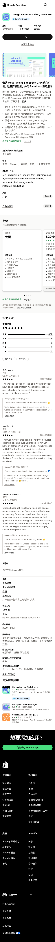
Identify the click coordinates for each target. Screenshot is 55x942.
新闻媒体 (32, 858)
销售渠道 (6, 783)
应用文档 (6, 595)
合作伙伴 (32, 863)
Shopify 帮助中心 (11, 841)
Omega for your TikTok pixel (25, 687)
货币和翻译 (33, 822)
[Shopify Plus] (30, 295)
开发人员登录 (8, 903)
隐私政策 (6, 583)
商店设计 (6, 805)
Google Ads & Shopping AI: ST (26, 715)
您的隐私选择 (8, 933)
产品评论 (32, 794)
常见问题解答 (8, 587)
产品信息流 (7, 206)
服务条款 (6, 911)
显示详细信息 (9, 416)
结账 (4, 175)
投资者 (31, 852)
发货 (30, 816)
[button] (27, 693)
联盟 (30, 869)
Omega (37, 29)
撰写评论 (8, 359)
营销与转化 (7, 810)
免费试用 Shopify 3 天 (27, 747)
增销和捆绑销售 (35, 799)
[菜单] (51, 4)
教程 (4, 591)
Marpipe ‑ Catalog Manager (24, 704)
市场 (30, 788)
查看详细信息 (8, 674)
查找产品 (6, 788)
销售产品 (6, 794)
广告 (4, 196)
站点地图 (6, 925)
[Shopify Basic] (26, 295)
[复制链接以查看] (12, 370)
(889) (26, 29)
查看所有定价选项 (24, 307)
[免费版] (24, 295)
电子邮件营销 (34, 805)
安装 (27, 37)
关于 (30, 841)
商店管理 (6, 816)
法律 (30, 874)
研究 (4, 863)
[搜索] (45, 4)
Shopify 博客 (8, 858)
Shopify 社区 (8, 852)
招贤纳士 (32, 847)
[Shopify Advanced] (28, 295)
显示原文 (27, 141)
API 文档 (6, 847)
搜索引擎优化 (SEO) (38, 810)
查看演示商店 (27, 44)
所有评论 (22, 359)
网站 (4, 613)
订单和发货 (7, 799)
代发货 (31, 783)
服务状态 (32, 880)
